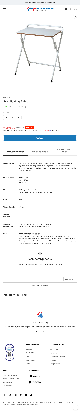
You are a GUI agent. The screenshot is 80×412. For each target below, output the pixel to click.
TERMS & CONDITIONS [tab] (40, 152)
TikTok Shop (7, 386)
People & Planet (31, 353)
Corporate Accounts (10, 375)
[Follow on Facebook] (4, 395)
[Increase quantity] (18, 117)
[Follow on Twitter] (10, 395)
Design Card (54, 360)
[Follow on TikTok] (31, 395)
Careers (28, 364)
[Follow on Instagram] (15, 395)
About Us (29, 349)
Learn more (55, 130)
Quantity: (6, 113)
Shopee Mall (7, 382)
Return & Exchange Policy (66, 402)
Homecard (53, 353)
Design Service (55, 364)
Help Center (54, 349)
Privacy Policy (40, 402)
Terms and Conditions (52, 402)
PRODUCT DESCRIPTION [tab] (15, 152)
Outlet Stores (30, 360)
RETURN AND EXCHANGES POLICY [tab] (64, 151)
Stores (28, 356)
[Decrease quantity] (6, 117)
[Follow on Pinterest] (20, 395)
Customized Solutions (57, 356)
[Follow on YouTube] (26, 395)
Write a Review (70, 279)
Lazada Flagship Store (11, 378)
